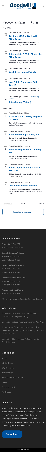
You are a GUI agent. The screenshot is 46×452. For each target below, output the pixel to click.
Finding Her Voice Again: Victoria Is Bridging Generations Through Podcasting (19, 315)
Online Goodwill (8, 387)
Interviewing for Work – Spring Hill (25, 151)
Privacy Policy (23, 450)
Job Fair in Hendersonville (23, 185)
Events (4, 382)
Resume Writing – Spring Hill (24, 134)
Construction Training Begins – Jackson (25, 118)
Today (23, 203)
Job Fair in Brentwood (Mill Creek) (23, 83)
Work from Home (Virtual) (22, 72)
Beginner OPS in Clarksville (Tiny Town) (23, 37)
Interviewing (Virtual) (20, 102)
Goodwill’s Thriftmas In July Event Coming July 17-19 (23, 322)
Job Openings (7, 373)
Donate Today (12, 434)
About (4, 358)
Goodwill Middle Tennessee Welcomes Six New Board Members (21, 340)
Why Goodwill (7, 368)
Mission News (7, 363)
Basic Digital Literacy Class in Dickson (24, 169)
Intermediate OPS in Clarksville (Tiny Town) (25, 55)
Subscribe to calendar (22, 212)
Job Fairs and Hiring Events (12, 378)
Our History (6, 392)
